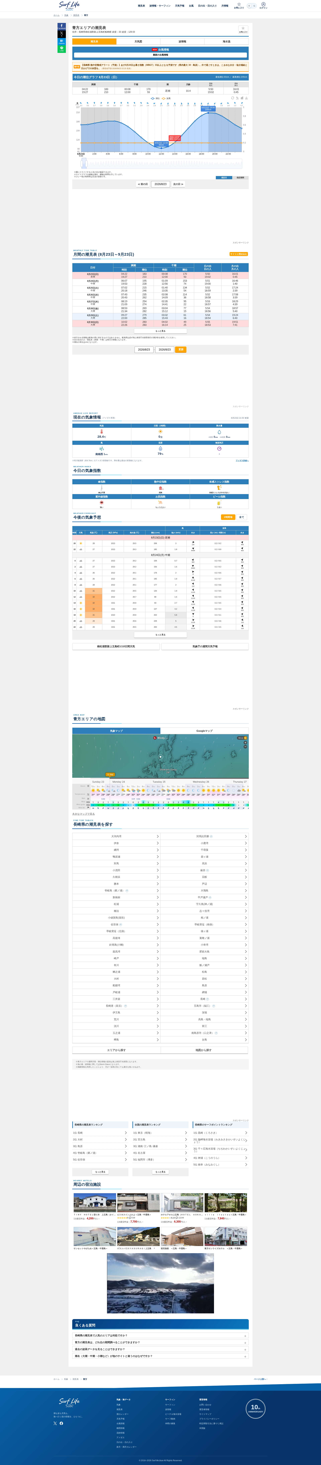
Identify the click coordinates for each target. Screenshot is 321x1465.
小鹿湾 (204, 843)
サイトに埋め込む (238, 254)
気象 (66, 15)
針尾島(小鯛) (116, 944)
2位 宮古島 (139, 1139)
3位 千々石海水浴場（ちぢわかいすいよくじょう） (219, 1150)
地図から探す (204, 1050)
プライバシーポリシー (209, 1419)
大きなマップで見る (83, 813)
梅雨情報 (121, 1428)
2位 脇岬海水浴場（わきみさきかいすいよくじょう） (219, 1140)
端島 (204, 958)
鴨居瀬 (116, 856)
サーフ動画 (170, 1419)
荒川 (116, 1019)
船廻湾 (116, 985)
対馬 (116, 863)
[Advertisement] (160, 217)
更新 (181, 349)
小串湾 (204, 944)
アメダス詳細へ (242, 460)
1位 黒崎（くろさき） (205, 1132)
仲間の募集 (170, 1423)
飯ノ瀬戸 (204, 965)
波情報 (182, 41)
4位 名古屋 (139, 1152)
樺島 (116, 1039)
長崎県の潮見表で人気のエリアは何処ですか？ (101, 1335)
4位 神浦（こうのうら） (207, 1157)
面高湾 (116, 951)
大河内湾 (116, 836)
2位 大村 (78, 1139)
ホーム (57, 15)
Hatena (62, 43)
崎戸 (116, 958)
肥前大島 (204, 951)
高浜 (204, 863)
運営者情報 (204, 1409)
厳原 (202, 870)
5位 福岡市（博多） (144, 1159)
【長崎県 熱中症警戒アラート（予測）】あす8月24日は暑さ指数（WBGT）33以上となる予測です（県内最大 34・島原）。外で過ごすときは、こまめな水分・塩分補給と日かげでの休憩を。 (160, 67)
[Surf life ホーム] (70, 6)
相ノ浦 (204, 917)
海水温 (226, 41)
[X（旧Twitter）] (55, 1423)
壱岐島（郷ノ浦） (115, 890)
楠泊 (116, 910)
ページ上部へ (261, 1379)
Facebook (62, 28)
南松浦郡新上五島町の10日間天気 (116, 646)
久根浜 (116, 876)
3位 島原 (78, 1146)
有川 (116, 965)
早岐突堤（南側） (204, 924)
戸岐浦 (116, 992)
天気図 (138, 41)
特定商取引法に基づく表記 (211, 1423)
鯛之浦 (116, 971)
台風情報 (121, 1423)
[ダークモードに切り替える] (252, 5)
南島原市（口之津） (202, 1032)
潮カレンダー (123, 1414)
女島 (204, 1039)
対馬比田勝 (202, 836)
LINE (62, 51)
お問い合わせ (205, 1405)
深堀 (204, 1012)
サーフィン (170, 1405)
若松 (204, 978)
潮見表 (76, 15)
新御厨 (116, 897)
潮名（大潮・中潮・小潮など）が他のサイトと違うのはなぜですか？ (114, 1356)
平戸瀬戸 (203, 897)
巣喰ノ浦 (204, 938)
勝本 (116, 883)
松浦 (116, 904)
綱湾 (116, 849)
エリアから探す (116, 1050)
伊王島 (116, 1012)
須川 (116, 1026)
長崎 (202, 998)
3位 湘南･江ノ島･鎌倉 (145, 1146)
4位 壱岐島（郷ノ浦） (85, 1152)
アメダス (121, 1437)
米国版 (202, 1428)
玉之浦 (116, 1032)
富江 (204, 1026)
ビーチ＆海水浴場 (173, 1414)
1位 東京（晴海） (143, 1132)
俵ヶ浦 (204, 931)
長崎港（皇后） (114, 1005)
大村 (116, 978)
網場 (204, 992)
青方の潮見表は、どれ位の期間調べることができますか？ (107, 1342)
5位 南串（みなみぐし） (207, 1164)
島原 (204, 985)
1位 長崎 (78, 1132)
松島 (204, 971)
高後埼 (116, 938)
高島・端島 (204, 1019)
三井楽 (116, 998)
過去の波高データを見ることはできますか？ (100, 1349)
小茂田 (116, 870)
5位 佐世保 (79, 1159)
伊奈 (116, 843)
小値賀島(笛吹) (116, 917)
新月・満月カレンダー (127, 1447)
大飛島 (204, 890)
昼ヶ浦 (204, 856)
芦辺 (204, 883)
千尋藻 (204, 849)
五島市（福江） (202, 1005)
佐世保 (114, 924)
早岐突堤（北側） (116, 931)
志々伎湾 (204, 910)
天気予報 (121, 1419)
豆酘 (204, 876)
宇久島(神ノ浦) (204, 904)
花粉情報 (121, 1433)
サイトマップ (205, 1414)
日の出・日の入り (125, 1442)
